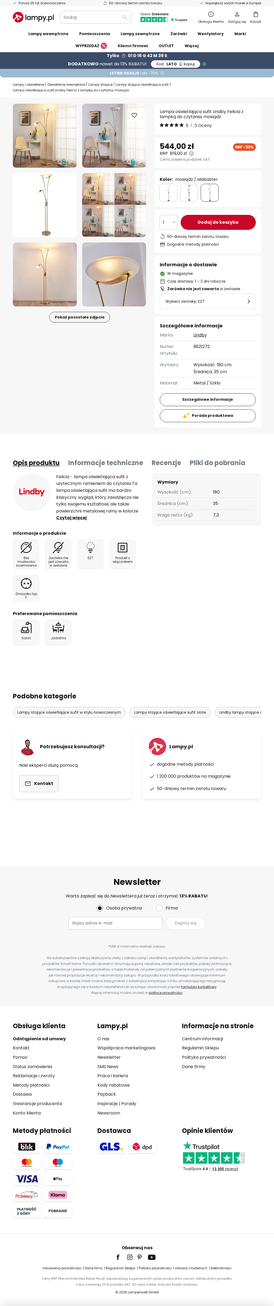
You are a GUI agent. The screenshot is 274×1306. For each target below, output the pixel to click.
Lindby (200, 335)
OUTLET (166, 45)
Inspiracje (107, 1104)
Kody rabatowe (113, 1085)
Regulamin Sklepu (200, 1048)
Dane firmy (193, 1067)
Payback (106, 1094)
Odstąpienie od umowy (39, 1039)
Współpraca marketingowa (126, 1048)
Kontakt (21, 1048)
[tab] (36, 463)
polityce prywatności (165, 992)
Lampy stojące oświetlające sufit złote (170, 712)
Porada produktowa (212, 415)
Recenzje (166, 462)
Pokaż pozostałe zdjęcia (79, 317)
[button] (45, 205)
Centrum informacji (202, 1039)
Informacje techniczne (105, 462)
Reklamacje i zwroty (34, 1076)
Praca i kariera (112, 1076)
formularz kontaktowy (198, 987)
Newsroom (108, 1113)
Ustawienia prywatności (62, 1268)
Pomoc (20, 1057)
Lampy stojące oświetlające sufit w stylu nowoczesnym (69, 712)
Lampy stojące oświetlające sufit (142, 84)
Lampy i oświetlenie (28, 84)
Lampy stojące (100, 84)
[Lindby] (32, 492)
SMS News (107, 1067)
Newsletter (109, 1057)
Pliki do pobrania (217, 462)
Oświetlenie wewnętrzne (66, 84)
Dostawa (22, 1094)
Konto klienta (27, 1113)
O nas (103, 1039)
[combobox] (95, 17)
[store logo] (33, 17)
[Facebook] (121, 1257)
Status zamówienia (32, 1067)
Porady (128, 1104)
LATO (176, 64)
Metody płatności (31, 1085)
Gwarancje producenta (37, 1104)
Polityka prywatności (204, 1057)
